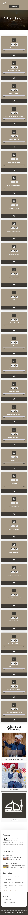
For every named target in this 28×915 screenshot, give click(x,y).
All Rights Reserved (18, 912)
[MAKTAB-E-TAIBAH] (5, 858)
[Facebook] (6, 891)
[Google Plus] (10, 891)
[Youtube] (15, 891)
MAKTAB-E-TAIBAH (8, 855)
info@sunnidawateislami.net (11, 876)
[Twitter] (4, 891)
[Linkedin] (8, 891)
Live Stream (14, 6)
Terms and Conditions (9, 902)
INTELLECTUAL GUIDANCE (10, 863)
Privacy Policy (7, 899)
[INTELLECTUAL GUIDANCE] (5, 866)
